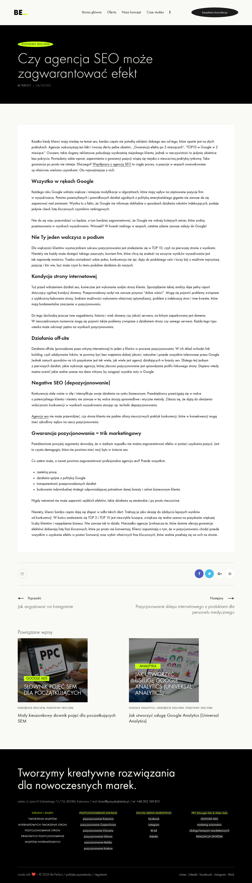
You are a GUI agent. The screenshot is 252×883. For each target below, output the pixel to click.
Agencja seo (40, 416)
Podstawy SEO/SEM (35, 44)
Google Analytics (142, 707)
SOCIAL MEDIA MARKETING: (154, 813)
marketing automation (209, 824)
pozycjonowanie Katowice (98, 819)
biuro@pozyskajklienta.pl (114, 801)
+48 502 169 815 (148, 801)
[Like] (22, 573)
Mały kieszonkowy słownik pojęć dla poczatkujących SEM (67, 718)
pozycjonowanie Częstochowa (98, 824)
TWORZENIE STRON (54, 824)
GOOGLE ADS (209, 819)
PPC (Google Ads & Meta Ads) (209, 813)
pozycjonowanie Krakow (98, 848)
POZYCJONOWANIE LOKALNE (98, 813)
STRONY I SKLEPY (42, 813)
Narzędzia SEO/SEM (31, 707)
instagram (153, 824)
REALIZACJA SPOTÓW (209, 836)
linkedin (153, 836)
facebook (153, 819)
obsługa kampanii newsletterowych (209, 830)
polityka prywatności (79, 875)
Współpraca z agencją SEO (112, 164)
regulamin (101, 875)
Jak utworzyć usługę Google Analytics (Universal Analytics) (174, 718)
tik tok (154, 830)
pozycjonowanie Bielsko (98, 842)
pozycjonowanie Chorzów (98, 830)
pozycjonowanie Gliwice (98, 836)
